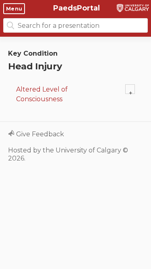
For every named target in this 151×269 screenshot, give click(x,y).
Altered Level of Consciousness (42, 94)
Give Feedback (39, 134)
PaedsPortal (75, 8)
